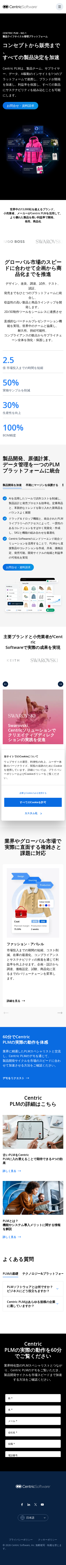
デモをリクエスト (13, 1078)
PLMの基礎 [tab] (10, 1273)
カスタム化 (31, 813)
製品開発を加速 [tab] (12, 485)
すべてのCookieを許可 (33, 802)
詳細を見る (13, 1001)
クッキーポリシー (47, 1539)
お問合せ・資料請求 (20, 106)
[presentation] (33, 486)
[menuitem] (21, 1540)
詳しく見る (9, 1171)
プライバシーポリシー (21, 1539)
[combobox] (37, 1517)
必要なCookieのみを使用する (33, 793)
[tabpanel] (33, 554)
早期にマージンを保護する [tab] (42, 485)
